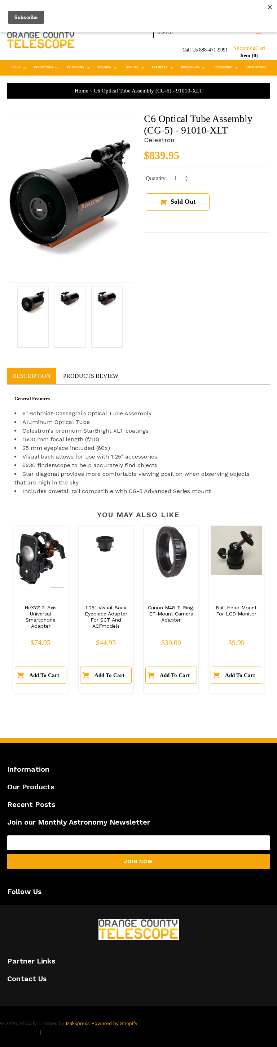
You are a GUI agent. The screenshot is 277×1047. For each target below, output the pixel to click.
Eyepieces (164, 67)
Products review (90, 376)
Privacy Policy (19, 1031)
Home (81, 91)
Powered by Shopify (114, 1023)
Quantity (156, 178)
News (20, 67)
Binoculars (194, 67)
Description (31, 376)
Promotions (48, 67)
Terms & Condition (68, 1031)
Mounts (136, 67)
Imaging (109, 67)
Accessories (227, 67)
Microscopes (256, 67)
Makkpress (78, 1023)
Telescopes (80, 67)
